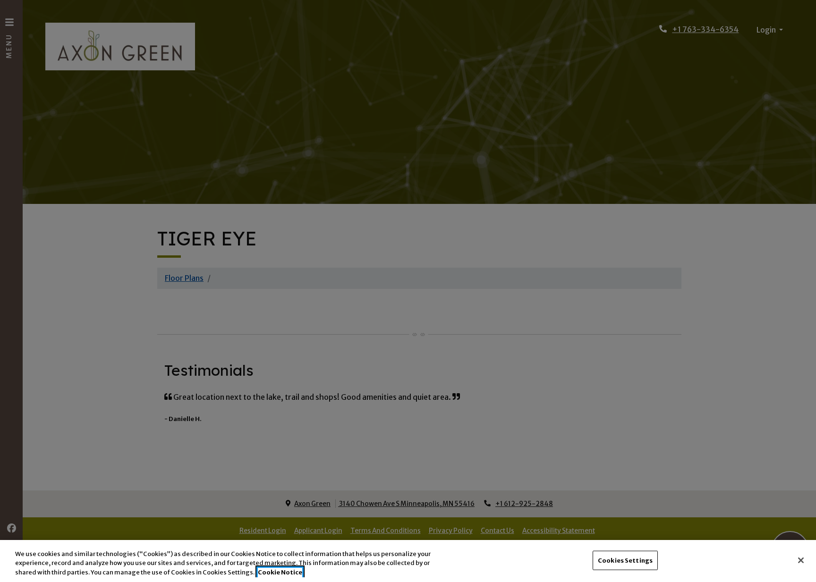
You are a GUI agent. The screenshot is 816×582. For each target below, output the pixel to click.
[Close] (800, 560)
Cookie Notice (280, 572)
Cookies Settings (625, 560)
